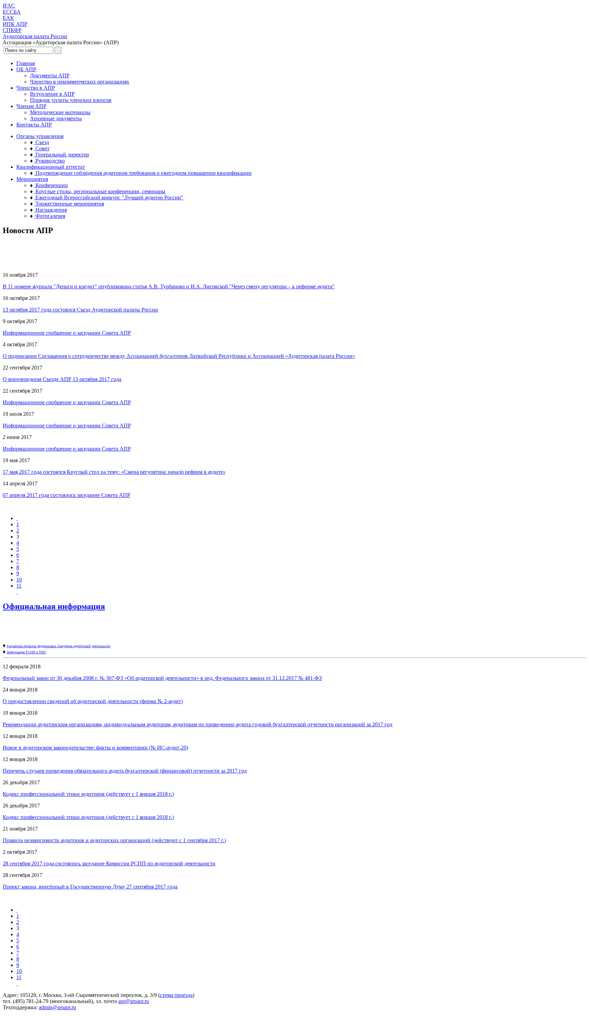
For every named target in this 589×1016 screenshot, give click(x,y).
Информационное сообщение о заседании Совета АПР (67, 333)
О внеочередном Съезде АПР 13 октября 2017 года (62, 379)
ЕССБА (12, 12)
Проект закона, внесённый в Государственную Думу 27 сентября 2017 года (90, 887)
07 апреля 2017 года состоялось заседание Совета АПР (66, 495)
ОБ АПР (26, 69)
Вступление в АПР (52, 94)
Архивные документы (56, 118)
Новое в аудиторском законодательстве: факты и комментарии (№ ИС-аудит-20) (95, 747)
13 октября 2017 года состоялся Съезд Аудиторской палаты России (80, 310)
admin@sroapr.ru (57, 1007)
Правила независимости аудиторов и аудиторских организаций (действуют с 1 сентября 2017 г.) (114, 840)
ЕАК (8, 18)
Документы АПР (50, 75)
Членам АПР (31, 106)
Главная (25, 63)
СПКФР (12, 30)
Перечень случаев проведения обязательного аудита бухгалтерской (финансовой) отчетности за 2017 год (125, 771)
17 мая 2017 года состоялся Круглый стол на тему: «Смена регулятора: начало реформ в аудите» (114, 472)
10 (19, 579)
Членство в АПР (35, 88)
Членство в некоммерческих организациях (79, 82)
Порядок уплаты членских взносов (70, 100)
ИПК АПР (15, 24)
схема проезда (176, 995)
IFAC (9, 6)
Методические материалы (60, 112)
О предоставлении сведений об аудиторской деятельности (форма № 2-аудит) (93, 701)
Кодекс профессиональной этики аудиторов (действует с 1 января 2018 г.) (88, 794)
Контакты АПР (34, 124)
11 (18, 586)
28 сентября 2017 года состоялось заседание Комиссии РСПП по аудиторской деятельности (109, 863)
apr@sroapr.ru (133, 1001)
